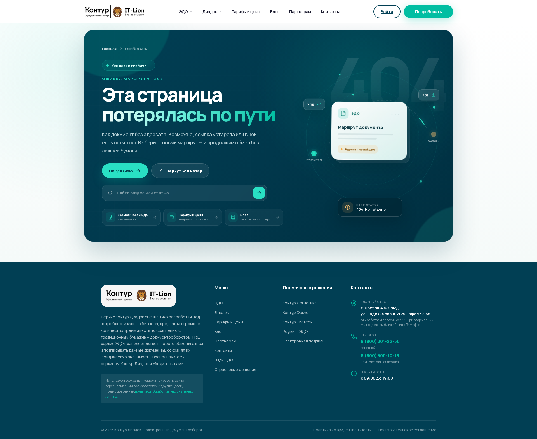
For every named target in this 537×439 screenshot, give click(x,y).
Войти (387, 11)
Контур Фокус (295, 312)
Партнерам (300, 11)
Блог (274, 11)
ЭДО (183, 11)
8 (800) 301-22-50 (380, 341)
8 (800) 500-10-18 (380, 356)
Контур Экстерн (298, 322)
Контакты (330, 11)
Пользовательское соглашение (407, 429)
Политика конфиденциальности (342, 429)
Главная (109, 48)
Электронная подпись (304, 341)
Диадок (209, 11)
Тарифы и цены (246, 11)
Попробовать (428, 11)
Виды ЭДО (224, 360)
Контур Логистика (300, 303)
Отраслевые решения (235, 369)
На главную (121, 170)
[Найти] (259, 193)
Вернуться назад (184, 170)
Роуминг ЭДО (295, 331)
